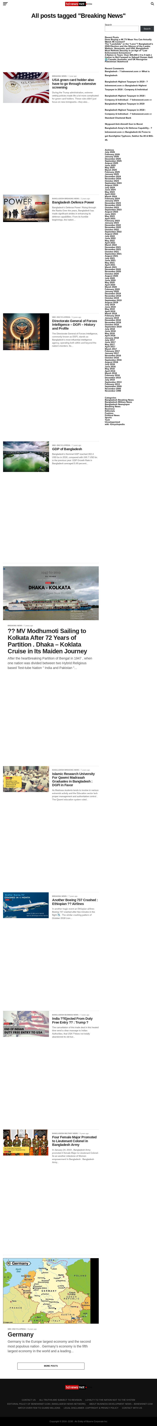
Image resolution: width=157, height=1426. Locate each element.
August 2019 (111, 302)
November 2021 (113, 249)
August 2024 (111, 185)
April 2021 (110, 265)
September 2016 (113, 360)
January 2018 (112, 338)
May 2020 (110, 282)
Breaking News (113, 406)
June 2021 (110, 260)
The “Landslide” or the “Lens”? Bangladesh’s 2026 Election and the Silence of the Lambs (129, 45)
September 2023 (113, 209)
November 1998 (113, 391)
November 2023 (113, 205)
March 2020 (111, 287)
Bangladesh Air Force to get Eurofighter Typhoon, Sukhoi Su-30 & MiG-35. (129, 136)
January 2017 (112, 353)
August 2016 (111, 362)
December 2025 (113, 159)
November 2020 (113, 271)
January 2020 (112, 291)
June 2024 (110, 189)
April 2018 (110, 335)
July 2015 (110, 380)
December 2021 (113, 247)
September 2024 (113, 183)
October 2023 (112, 207)
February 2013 (112, 384)
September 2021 (113, 254)
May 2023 (110, 216)
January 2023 (112, 223)
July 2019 (110, 304)
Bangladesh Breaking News (119, 400)
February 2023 (112, 220)
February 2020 (112, 289)
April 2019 (110, 311)
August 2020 (111, 276)
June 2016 (110, 366)
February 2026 (112, 154)
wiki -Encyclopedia (115, 424)
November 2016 (113, 355)
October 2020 (112, 273)
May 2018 (110, 333)
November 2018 (113, 322)
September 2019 (113, 300)
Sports (108, 417)
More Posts (51, 1366)
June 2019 (110, 307)
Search (108, 24)
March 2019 (111, 313)
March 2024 (111, 196)
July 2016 (110, 364)
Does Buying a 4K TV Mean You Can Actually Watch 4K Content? (128, 40)
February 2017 (112, 351)
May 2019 (110, 309)
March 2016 (111, 373)
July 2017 (110, 340)
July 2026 (110, 152)
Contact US (29, 1400)
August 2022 (111, 234)
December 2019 (113, 293)
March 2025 (111, 170)
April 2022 (110, 243)
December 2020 (113, 269)
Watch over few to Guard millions (39, 1408)
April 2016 (110, 371)
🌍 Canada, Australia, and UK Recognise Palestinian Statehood (126, 60)
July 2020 (110, 278)
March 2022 (111, 245)
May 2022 (110, 240)
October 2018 (112, 324)
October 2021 (112, 251)
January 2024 (112, 200)
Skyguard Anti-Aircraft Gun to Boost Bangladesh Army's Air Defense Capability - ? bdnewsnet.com (128, 128)
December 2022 (113, 225)
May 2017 (110, 344)
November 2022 (113, 227)
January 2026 (112, 156)
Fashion (109, 413)
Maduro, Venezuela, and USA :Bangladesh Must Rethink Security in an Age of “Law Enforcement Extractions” (127, 50)
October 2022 (112, 229)
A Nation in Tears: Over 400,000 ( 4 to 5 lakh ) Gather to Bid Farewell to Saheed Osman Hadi (129, 56)
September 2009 (113, 386)
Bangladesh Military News (118, 402)
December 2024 (113, 176)
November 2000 (113, 388)
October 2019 (112, 298)
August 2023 (111, 212)
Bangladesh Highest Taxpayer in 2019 (124, 103)
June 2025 (110, 165)
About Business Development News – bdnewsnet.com (121, 1404)
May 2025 (110, 167)
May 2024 (110, 192)
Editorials (110, 411)
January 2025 (112, 174)
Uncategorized (112, 422)
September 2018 (113, 326)
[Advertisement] (51, 46)
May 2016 (110, 368)
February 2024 (112, 198)
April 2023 (110, 218)
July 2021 (110, 258)
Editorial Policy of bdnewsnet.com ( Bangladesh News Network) (46, 1404)
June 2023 (110, 214)
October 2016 (112, 357)
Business (110, 409)
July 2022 (110, 236)
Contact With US (132, 1408)
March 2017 (111, 349)
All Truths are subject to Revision (60, 1400)
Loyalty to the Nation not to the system (110, 1400)
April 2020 (110, 285)
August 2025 (111, 163)
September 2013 (113, 382)
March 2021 (111, 267)
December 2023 (113, 203)
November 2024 (113, 178)
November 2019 (113, 296)
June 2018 (110, 331)
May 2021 (110, 262)
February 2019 (112, 315)
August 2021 (111, 256)
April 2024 (110, 194)
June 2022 (110, 238)
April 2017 (110, 346)
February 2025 (112, 172)
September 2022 (113, 231)
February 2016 (112, 375)
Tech (107, 420)
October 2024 (112, 181)
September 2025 (113, 161)
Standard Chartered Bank (118, 118)
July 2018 (110, 329)
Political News (112, 415)
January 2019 (112, 318)
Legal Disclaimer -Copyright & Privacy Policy (91, 1408)
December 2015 (113, 377)
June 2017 (110, 342)
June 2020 (110, 280)
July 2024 (110, 187)
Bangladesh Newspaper (117, 404)
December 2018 (113, 320)
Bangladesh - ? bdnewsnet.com (121, 71)
